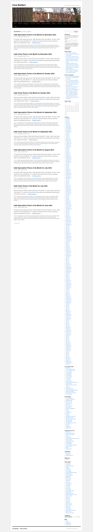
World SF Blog (68, 428)
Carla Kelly (68, 468)
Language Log (68, 452)
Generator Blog (68, 437)
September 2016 (68, 271)
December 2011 (68, 345)
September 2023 (68, 161)
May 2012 (67, 339)
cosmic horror (39, 83)
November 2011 (68, 347)
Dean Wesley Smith (69, 475)
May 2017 (67, 260)
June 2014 (67, 306)
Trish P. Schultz (68, 511)
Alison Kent (68, 463)
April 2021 (68, 199)
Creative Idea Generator (70, 434)
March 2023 (68, 169)
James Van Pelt (68, 478)
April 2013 (68, 324)
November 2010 (68, 362)
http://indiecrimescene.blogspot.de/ (72, 382)
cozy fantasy (34, 122)
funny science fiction (50, 45)
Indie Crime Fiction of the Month (27, 103)
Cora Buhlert (19, 4)
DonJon (67, 435)
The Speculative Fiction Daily (71, 392)
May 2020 (67, 213)
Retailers (65, 23)
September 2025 (68, 131)
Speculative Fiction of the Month (27, 45)
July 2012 (67, 336)
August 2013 (68, 319)
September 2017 (68, 255)
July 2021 (67, 195)
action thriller (39, 103)
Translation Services (72, 23)
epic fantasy (43, 45)
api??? (67, 93)
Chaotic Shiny (68, 431)
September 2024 (68, 145)
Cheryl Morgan (68, 471)
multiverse (31, 85)
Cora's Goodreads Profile (70, 369)
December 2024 (68, 142)
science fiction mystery (21, 47)
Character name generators (70, 433)
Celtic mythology (40, 160)
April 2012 (68, 340)
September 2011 (68, 349)
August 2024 (68, 147)
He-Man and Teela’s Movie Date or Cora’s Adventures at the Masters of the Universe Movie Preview (72, 71)
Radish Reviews (68, 412)
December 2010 (68, 361)
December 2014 (68, 298)
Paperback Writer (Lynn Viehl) (71, 494)
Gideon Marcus (68, 77)
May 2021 (67, 198)
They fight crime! (69, 446)
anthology (29, 122)
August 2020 (68, 209)
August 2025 (68, 132)
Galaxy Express (68, 407)
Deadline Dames (68, 473)
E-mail (66, 41)
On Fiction (68, 411)
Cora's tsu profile (69, 377)
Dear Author (68, 404)
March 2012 (68, 341)
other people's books (42, 46)
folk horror (51, 160)
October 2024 (68, 144)
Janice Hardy (68, 480)
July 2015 (67, 289)
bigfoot (45, 142)
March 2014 (68, 310)
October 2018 (68, 238)
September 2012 (68, 333)
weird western (57, 218)
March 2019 (68, 232)
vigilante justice (20, 107)
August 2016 (68, 272)
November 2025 (68, 128)
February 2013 (68, 327)
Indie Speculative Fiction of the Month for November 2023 (35, 35)
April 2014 (68, 309)
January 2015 (68, 297)
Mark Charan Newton (69, 493)
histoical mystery (38, 104)
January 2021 (68, 203)
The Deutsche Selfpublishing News (72, 390)
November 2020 (68, 206)
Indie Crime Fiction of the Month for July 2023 (30, 186)
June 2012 (67, 337)
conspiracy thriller (50, 142)
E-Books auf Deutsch (45, 23)
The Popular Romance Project (71, 422)
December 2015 (68, 283)
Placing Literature (69, 439)
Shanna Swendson (69, 503)
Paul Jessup (68, 499)
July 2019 (67, 226)
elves (32, 178)
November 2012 (68, 331)
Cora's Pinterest (68, 374)
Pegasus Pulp (68, 387)
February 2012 (68, 343)
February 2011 (68, 358)
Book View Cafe (69, 401)
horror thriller (31, 197)
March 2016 (68, 279)
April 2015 (68, 293)
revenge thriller (36, 67)
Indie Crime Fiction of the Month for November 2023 (33, 54)
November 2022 (68, 174)
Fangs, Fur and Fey (69, 405)
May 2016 (67, 276)
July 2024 (67, 148)
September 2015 (68, 286)
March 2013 (68, 326)
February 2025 (68, 139)
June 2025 (67, 134)
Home (15, 23)
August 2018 (68, 241)
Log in (67, 520)
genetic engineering (38, 178)
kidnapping (43, 197)
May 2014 (67, 307)
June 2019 (67, 228)
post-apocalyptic (54, 124)
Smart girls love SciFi (69, 417)
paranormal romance (18, 86)
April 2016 (68, 277)
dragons (38, 45)
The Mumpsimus (69, 421)
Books (19, 45)
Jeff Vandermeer (68, 482)
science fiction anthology (25, 125)
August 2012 (68, 335)
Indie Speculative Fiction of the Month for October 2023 (34, 73)
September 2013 (68, 318)
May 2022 (67, 182)
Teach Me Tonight (69, 420)
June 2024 (67, 149)
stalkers (52, 105)
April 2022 (68, 183)
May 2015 (67, 292)
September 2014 (68, 302)
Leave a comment (29, 68)
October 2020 (68, 207)
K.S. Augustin (68, 489)
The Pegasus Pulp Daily (70, 391)
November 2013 (68, 315)
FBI (45, 64)
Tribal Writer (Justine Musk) (71, 510)
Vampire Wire (68, 426)
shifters (31, 125)
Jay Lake (67, 481)
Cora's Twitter (68, 378)
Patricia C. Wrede (69, 495)
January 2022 (68, 187)
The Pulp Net (68, 424)
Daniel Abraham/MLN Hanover (71, 472)
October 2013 (68, 317)
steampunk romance (44, 218)
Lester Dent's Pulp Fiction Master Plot (72, 438)
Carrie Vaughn (68, 469)
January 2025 (68, 140)
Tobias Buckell (68, 509)
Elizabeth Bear (68, 476)
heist (33, 104)
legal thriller (26, 65)
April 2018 (68, 246)
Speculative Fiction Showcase (71, 418)
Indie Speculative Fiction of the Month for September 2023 (35, 112)
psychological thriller (29, 67)
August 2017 (68, 256)
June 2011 (67, 353)
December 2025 (68, 127)
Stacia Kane (68, 506)
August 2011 (68, 350)
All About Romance (69, 397)
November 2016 (68, 268)
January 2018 (68, 250)
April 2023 (68, 168)
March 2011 (68, 357)
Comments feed (68, 523)
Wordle (67, 447)
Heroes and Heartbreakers (70, 408)
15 (76, 107)
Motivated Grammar (69, 455)
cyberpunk (37, 215)
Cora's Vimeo (68, 379)
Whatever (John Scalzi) (70, 512)
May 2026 (67, 121)
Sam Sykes (68, 502)
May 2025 (67, 135)
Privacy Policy (23, 528)
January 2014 (68, 313)
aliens (28, 215)
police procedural (38, 105)
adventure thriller (30, 64)
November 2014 (68, 300)
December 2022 (68, 173)
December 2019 (68, 220)
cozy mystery (36, 64)
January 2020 (68, 219)
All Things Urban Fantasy (70, 399)
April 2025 (68, 136)
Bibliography (26, 23)
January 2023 (68, 172)
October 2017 (68, 254)
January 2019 (68, 234)
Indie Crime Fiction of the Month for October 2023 (32, 93)
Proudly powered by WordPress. (71, 528)
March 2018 (68, 247)
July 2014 (67, 305)
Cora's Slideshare (69, 375)
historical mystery (50, 64)
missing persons (51, 104)
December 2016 (68, 267)
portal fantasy (25, 86)
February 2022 (68, 186)
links (28, 217)
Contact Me (32, 23)
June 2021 (67, 196)
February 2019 (68, 233)
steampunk (43, 86)
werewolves (47, 47)
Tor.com (67, 425)
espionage (28, 104)
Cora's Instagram (69, 371)
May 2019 (67, 229)
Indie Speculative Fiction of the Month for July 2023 (33, 168)
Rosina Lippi (68, 501)
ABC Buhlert (68, 367)
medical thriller (32, 65)
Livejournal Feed (69, 383)
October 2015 (68, 285)
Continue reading (36, 42)
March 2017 (68, 263)
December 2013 (68, 314)
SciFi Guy (67, 413)
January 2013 (68, 328)
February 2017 (68, 264)
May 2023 (67, 166)
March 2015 (68, 294)
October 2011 (68, 348)
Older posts (16, 223)
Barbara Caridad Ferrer (70, 465)
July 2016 (67, 273)
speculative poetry (37, 86)
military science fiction (24, 46)
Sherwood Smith (69, 505)
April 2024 (68, 152)
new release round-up (33, 46)
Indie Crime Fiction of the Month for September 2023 (33, 132)
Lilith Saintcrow (68, 492)
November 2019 (68, 221)
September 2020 (68, 208)
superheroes (21, 180)
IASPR (67, 409)
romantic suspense (43, 67)
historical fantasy (55, 83)
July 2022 (67, 179)
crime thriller (42, 64)
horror (15, 85)
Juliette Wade (68, 488)
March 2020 (68, 216)
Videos (15, 26)
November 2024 (68, 143)
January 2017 (68, 266)
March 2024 (68, 153)
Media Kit (54, 23)
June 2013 (67, 322)
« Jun (66, 114)
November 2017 (68, 253)
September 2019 (68, 224)
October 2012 (68, 332)
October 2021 (68, 191)
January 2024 (68, 156)
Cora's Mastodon (69, 373)
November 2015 (68, 284)
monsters (21, 161)
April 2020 (68, 215)
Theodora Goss (68, 507)
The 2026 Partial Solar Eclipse (71, 52)
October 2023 (68, 160)
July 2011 (67, 352)
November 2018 (68, 237)
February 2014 (68, 311)
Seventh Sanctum (69, 442)
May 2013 (67, 323)
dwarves (47, 215)
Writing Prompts (68, 448)
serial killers (48, 199)
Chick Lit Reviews (69, 403)
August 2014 (68, 303)
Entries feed (68, 522)
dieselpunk (46, 160)
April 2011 (68, 356)
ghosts (43, 178)
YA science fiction (38, 162)
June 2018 (67, 243)
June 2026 (67, 119)
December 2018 (68, 236)
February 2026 (68, 125)
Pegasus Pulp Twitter (69, 388)
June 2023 (67, 165)
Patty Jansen (68, 498)
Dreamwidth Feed (69, 381)
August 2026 (68, 118)
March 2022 (68, 185)
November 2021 (68, 190)
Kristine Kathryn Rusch (70, 490)
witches (51, 47)
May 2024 (67, 151)
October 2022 (68, 175)
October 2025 (68, 130)
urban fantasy (41, 47)
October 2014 (68, 301)
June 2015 (67, 290)
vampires (29, 162)
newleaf (67, 459)
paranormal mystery (50, 46)
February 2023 (68, 170)
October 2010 (68, 364)
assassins (51, 103)
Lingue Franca (68, 454)
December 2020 (68, 204)
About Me (20, 23)
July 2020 (67, 211)
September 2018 (68, 239)
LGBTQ (18, 85)
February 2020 (68, 217)
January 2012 (68, 344)
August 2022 (68, 178)
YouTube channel (69, 394)
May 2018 (67, 245)
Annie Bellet (68, 464)
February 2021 (68, 202)
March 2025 (68, 138)
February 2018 (68, 249)
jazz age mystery (20, 65)
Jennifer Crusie (68, 484)
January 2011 (68, 360)
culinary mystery (22, 104)
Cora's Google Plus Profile (70, 370)
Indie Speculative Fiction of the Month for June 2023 (33, 205)
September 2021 (68, 192)
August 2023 (68, 162)
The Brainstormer (69, 443)
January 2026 (68, 126)
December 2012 (68, 330)
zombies (58, 86)
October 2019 (68, 222)
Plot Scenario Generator (70, 441)
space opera (28, 47)
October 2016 (68, 269)
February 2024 (68, 155)
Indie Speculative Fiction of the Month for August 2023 (34, 150)
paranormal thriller (20, 67)
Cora (28, 36)
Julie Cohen (68, 486)
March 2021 (68, 200)
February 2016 (68, 280)
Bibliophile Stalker (69, 400)
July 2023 (67, 164)
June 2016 (67, 275)
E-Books (38, 23)
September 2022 (68, 177)
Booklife (67, 467)
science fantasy (17, 125)
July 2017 (67, 258)
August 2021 (68, 194)
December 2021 (68, 189)
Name (66, 39)
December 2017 (68, 251)
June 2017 (67, 259)
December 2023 (68, 157)
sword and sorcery (34, 47)
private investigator (41, 199)
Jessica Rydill (68, 485)
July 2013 (67, 320)
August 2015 (68, 288)
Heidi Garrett (68, 477)
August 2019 (68, 225)
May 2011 (67, 354)
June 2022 (67, 181)
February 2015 (68, 296)
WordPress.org (68, 524)
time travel (34, 180)
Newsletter (59, 23)
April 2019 (68, 230)
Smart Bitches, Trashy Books (71, 416)
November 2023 (68, 158)
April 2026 (68, 122)
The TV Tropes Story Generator (71, 445)
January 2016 (68, 281)
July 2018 (67, 242)
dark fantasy (42, 215)
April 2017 (68, 262)
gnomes (49, 83)
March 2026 (68, 123)
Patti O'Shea (68, 497)
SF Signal (67, 414)
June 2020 (67, 212)
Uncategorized (21, 64)
